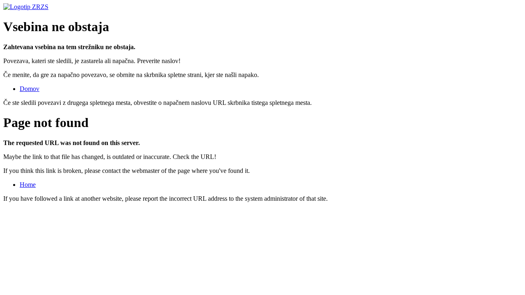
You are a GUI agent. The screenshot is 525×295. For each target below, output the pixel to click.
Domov (29, 88)
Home (28, 184)
